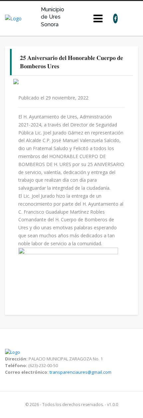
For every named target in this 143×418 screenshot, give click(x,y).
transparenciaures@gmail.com (80, 372)
